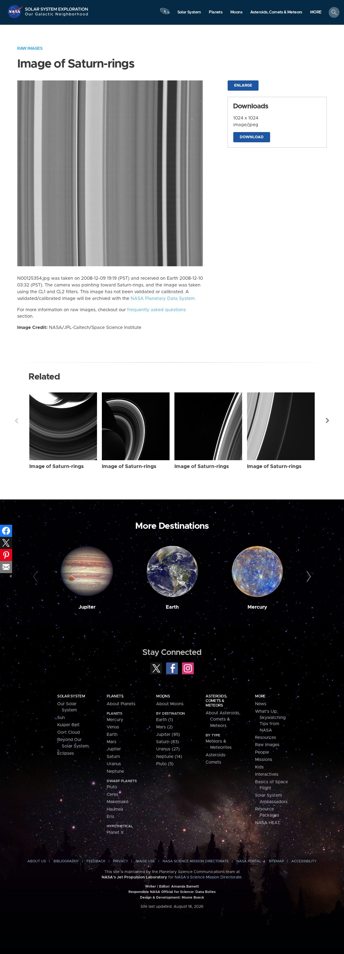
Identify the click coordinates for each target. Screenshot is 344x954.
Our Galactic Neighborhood (57, 15)
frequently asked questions (156, 310)
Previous (16, 420)
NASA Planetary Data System (163, 298)
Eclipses (65, 753)
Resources (265, 737)
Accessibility (304, 861)
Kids (259, 767)
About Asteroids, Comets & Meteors (223, 719)
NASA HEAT (267, 823)
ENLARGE (243, 85)
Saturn (113, 756)
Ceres (112, 794)
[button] (316, 12)
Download (252, 137)
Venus (113, 727)
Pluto (112, 787)
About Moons (170, 704)
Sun (61, 717)
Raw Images (29, 49)
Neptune (115, 771)
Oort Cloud (68, 732)
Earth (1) (164, 720)
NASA (16, 11)
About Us (36, 861)
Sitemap (276, 861)
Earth (172, 607)
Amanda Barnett (185, 886)
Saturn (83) (167, 742)
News (260, 704)
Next (328, 420)
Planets (115, 696)
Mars (111, 742)
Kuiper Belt (68, 725)
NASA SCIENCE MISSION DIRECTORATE (196, 861)
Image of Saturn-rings (56, 466)
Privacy (120, 861)
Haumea (115, 809)
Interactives (266, 774)
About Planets (121, 704)
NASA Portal (248, 861)
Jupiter (86, 607)
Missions (263, 759)
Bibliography (66, 861)
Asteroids (215, 755)
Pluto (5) (165, 764)
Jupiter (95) (168, 734)
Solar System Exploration (57, 8)
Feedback (96, 861)
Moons (163, 696)
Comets (213, 762)
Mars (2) (164, 727)
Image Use (145, 861)
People (262, 752)
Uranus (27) (168, 749)
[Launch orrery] (164, 14)
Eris (110, 816)
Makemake (117, 802)
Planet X (115, 832)
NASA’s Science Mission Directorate (208, 877)
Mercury (257, 607)
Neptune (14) (169, 756)
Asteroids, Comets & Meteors (216, 700)
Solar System (71, 696)
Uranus (114, 764)
